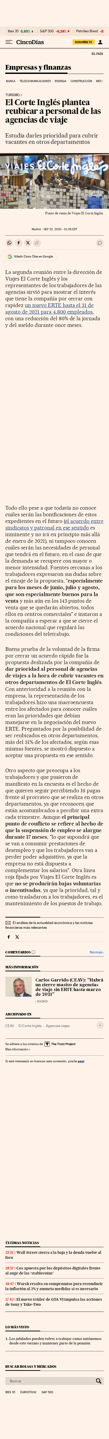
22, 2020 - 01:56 (60, 229)
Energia (60, 81)
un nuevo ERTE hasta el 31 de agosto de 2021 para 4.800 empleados (49, 308)
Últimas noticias (22, 1243)
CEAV (9, 1026)
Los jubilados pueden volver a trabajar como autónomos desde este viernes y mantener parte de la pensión (55, 1340)
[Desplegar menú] (9, 42)
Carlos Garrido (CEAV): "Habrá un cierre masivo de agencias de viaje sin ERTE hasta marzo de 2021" (69, 987)
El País (97, 53)
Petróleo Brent (87, 31)
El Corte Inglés (30, 1026)
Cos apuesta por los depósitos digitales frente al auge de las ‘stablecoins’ (53, 1271)
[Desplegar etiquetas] (100, 1025)
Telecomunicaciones (35, 81)
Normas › (97, 952)
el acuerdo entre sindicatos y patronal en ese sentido (54, 524)
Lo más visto (17, 1327)
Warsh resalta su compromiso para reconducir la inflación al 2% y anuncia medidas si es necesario (54, 1286)
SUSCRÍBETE (83, 42)
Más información (16, 1049)
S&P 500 (47, 31)
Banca (11, 81)
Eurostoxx (28, 1392)
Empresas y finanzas (38, 67)
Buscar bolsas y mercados (30, 1367)
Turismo (12, 95)
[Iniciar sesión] (100, 42)
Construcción (81, 81)
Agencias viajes (58, 1026)
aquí (81, 1061)
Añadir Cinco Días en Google (33, 256)
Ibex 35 (13, 31)
